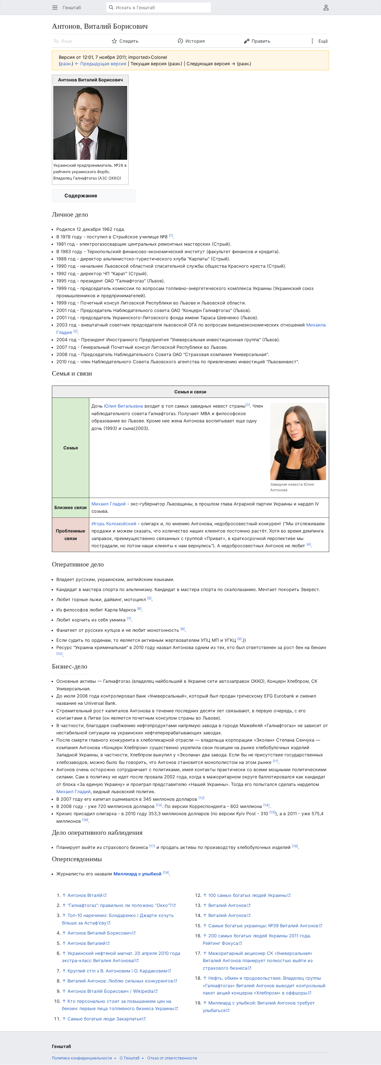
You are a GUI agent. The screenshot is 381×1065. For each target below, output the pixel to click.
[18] (295, 846)
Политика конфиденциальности (82, 1058)
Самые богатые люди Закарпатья (104, 1019)
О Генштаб (129, 1058)
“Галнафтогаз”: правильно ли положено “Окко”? (119, 905)
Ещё (322, 41)
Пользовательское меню (327, 10)
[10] (59, 653)
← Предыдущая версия (100, 63)
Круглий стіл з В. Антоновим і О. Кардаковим (117, 971)
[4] (309, 544)
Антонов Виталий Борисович (99, 933)
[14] (266, 805)
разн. (66, 63)
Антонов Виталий (86, 943)
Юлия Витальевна (123, 406)
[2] (75, 331)
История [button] (195, 41)
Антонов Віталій (85, 895)
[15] (272, 812)
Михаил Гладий (108, 504)
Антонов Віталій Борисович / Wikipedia (110, 991)
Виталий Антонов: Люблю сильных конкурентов (120, 981)
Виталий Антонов (227, 905)
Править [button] (261, 41)
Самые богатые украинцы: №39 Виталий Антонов (263, 925)
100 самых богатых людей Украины (247, 895)
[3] (247, 405)
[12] (201, 797)
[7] (129, 618)
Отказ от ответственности (172, 1058)
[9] (239, 639)
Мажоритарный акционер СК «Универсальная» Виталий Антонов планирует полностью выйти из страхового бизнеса (258, 960)
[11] (275, 761)
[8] (182, 628)
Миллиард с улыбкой (137, 874)
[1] (171, 235)
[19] (166, 872)
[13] (159, 805)
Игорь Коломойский (113, 523)
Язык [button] (66, 41)
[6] (139, 608)
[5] (149, 598)
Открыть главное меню (56, 10)
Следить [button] (128, 41)
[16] (85, 819)
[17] (152, 846)
